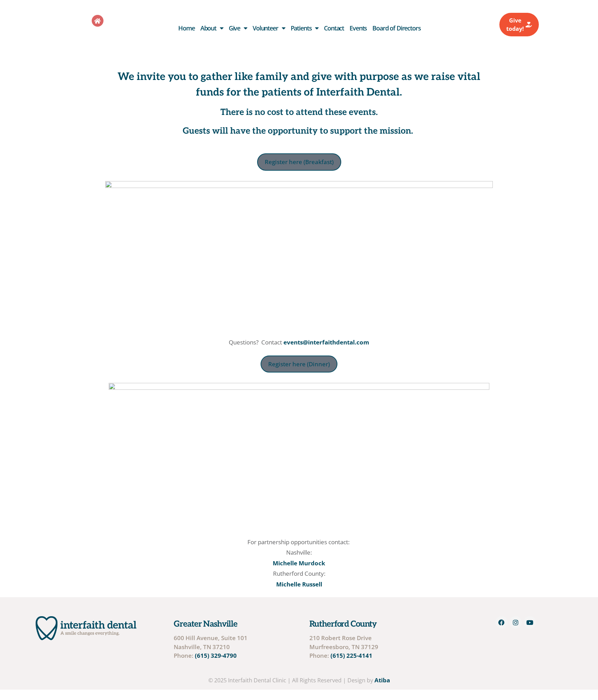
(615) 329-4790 (216, 655)
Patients (301, 28)
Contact (334, 28)
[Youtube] (530, 622)
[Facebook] (501, 622)
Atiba (382, 680)
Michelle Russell (299, 584)
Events (358, 28)
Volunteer (265, 28)
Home (186, 28)
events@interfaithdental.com (326, 342)
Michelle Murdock (299, 563)
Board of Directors (396, 28)
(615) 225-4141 (351, 655)
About (208, 28)
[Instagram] (515, 622)
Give (234, 28)
